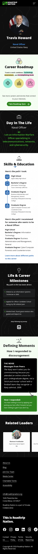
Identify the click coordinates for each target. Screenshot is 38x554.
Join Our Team (8, 472)
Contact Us (6, 538)
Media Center (8, 476)
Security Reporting (30, 538)
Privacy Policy (13, 538)
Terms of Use (20, 538)
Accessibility (7, 485)
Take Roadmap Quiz (17, 104)
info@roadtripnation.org (12, 494)
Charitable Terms (10, 481)
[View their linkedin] (19, 327)
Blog (4, 467)
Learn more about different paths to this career (19, 257)
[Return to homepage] (9, 3)
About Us (6, 463)
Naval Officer (19, 44)
